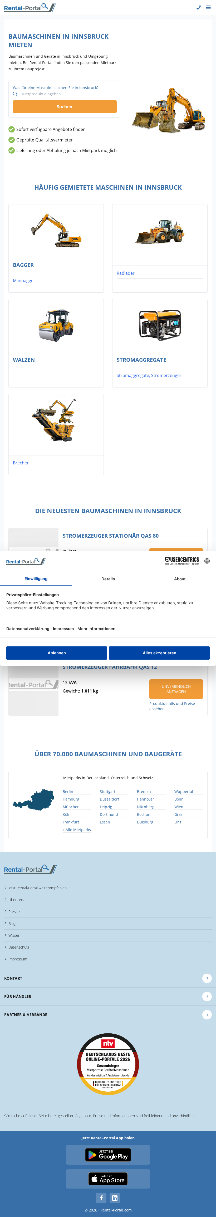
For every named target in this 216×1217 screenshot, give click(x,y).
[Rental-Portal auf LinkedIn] (115, 1198)
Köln (67, 814)
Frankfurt (71, 822)
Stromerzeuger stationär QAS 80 (111, 535)
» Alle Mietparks (77, 829)
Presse (14, 911)
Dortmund (109, 814)
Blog (12, 923)
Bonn (179, 799)
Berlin (68, 791)
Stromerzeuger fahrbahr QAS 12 (110, 666)
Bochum (144, 814)
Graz (178, 814)
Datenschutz (18, 947)
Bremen (144, 791)
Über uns (16, 899)
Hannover (145, 799)
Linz (177, 822)
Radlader (126, 273)
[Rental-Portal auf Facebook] (101, 1198)
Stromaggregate (141, 359)
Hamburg (71, 799)
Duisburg (145, 822)
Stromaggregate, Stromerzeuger (149, 375)
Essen (105, 822)
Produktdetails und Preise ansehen (172, 706)
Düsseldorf (109, 799)
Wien (178, 806)
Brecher (21, 463)
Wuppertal (183, 791)
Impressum (17, 958)
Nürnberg (145, 806)
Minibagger (24, 280)
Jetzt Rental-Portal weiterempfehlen (37, 887)
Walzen (24, 359)
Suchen (64, 107)
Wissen (14, 935)
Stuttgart (107, 791)
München (71, 806)
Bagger (23, 264)
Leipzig (106, 806)
